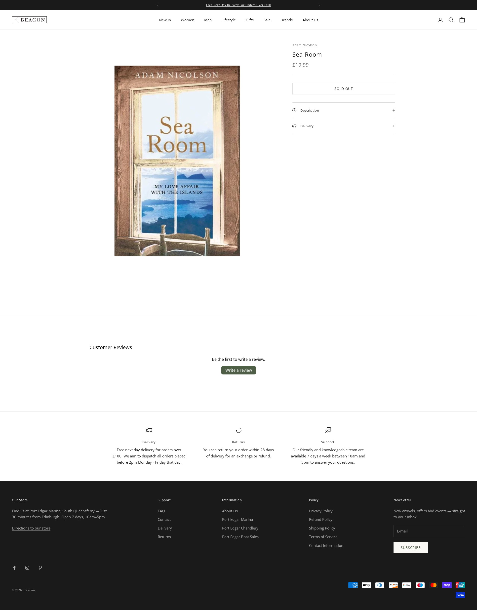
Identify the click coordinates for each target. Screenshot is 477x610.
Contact (164, 519)
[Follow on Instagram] (27, 567)
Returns (164, 536)
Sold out (343, 88)
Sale (267, 19)
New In (165, 19)
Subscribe (411, 547)
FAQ (161, 510)
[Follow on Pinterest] (40, 567)
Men (208, 19)
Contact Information (326, 545)
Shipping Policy (322, 528)
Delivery (165, 528)
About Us (310, 19)
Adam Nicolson (304, 45)
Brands (286, 19)
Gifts (250, 19)
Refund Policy (320, 519)
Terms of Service (323, 536)
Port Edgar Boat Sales (240, 536)
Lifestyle (229, 19)
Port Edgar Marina (237, 519)
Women (187, 19)
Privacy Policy (321, 510)
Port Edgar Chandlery (240, 528)
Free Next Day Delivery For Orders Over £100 (238, 5)
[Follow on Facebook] (14, 567)
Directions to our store (31, 528)
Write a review (238, 370)
